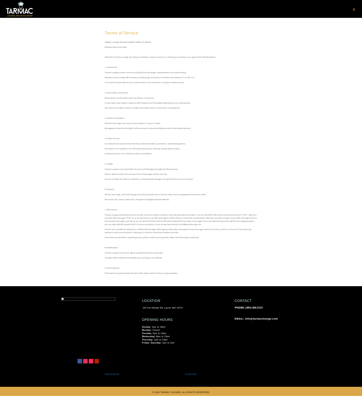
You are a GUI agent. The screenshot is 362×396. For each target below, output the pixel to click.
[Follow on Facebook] (79, 361)
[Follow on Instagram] (85, 361)
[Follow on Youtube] (96, 361)
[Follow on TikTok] (91, 361)
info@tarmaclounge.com (261, 318)
